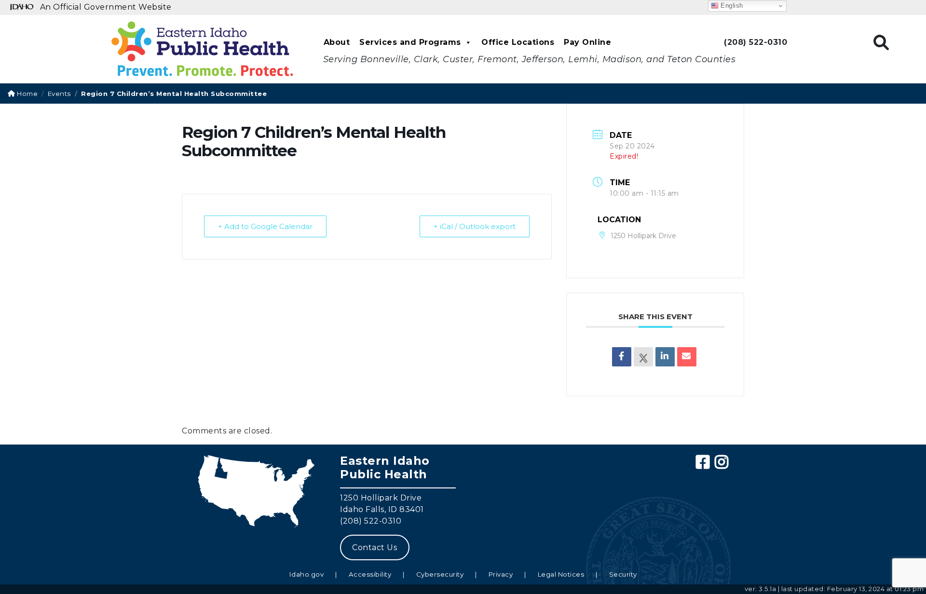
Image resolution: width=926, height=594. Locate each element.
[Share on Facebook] (621, 356)
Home (26, 93)
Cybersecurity (440, 574)
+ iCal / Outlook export (475, 226)
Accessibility (370, 574)
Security (623, 574)
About (337, 42)
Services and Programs (410, 42)
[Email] (686, 356)
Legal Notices (561, 574)
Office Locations (517, 42)
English (731, 5)
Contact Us (374, 547)
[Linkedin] (665, 356)
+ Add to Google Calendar (265, 226)
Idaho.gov (306, 574)
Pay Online (587, 42)
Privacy (501, 574)
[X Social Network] (643, 356)
